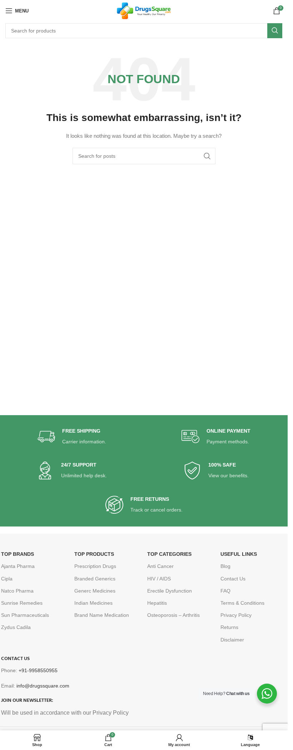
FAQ (225, 591)
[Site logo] (144, 10)
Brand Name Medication (101, 615)
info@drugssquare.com (42, 686)
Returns (229, 627)
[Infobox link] (71, 437)
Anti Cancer (160, 566)
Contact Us (232, 579)
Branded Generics (94, 579)
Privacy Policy (236, 615)
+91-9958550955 (38, 670)
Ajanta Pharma (18, 566)
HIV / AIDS (159, 579)
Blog (225, 566)
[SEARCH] (274, 30)
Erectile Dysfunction (169, 591)
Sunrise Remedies (22, 603)
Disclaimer (232, 640)
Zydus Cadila (16, 627)
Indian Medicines (93, 603)
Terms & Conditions (242, 603)
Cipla (7, 579)
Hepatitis (157, 603)
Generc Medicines (94, 591)
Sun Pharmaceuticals (25, 615)
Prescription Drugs (95, 566)
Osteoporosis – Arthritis (173, 615)
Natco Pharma (17, 591)
